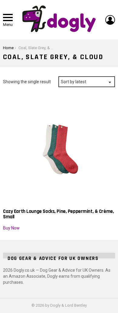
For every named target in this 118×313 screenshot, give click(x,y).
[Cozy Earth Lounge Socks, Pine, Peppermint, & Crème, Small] (59, 149)
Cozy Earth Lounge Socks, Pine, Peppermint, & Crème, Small (58, 214)
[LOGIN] (110, 19)
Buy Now (11, 228)
